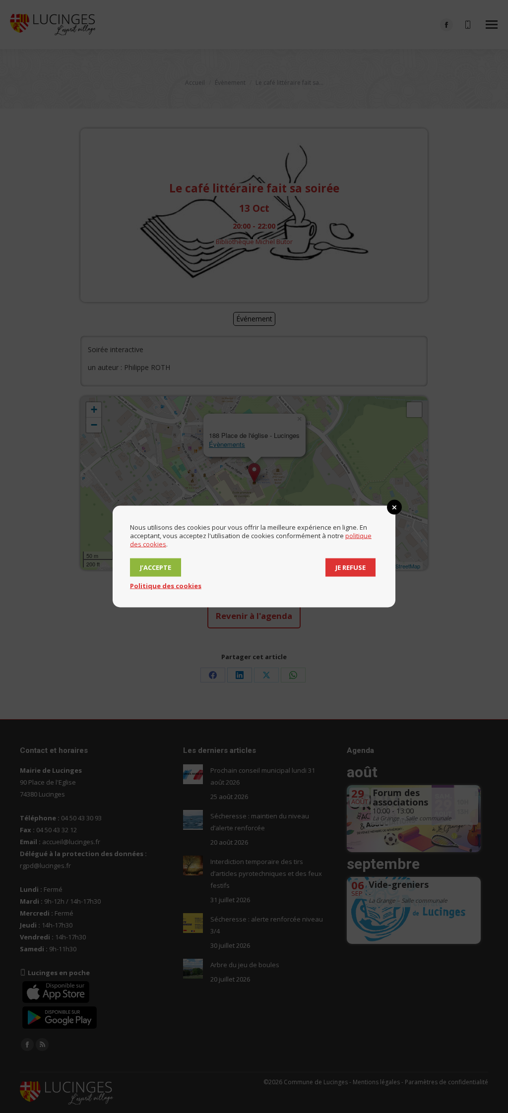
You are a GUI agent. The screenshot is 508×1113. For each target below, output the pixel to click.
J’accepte (155, 567)
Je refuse (350, 567)
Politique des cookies (165, 585)
